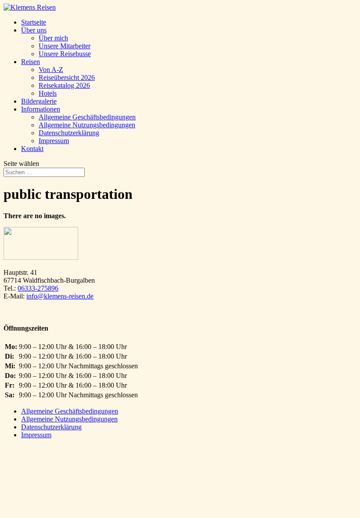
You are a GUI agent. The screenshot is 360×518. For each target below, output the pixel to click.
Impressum (54, 140)
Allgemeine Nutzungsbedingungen (87, 125)
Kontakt (32, 148)
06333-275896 (38, 288)
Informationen (40, 109)
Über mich (53, 38)
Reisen (30, 61)
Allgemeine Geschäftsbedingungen (87, 117)
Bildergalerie (39, 101)
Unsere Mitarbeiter (64, 46)
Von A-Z (51, 69)
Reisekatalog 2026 (64, 85)
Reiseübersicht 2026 (67, 77)
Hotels (48, 93)
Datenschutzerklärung (69, 133)
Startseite (33, 22)
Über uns (34, 30)
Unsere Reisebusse (65, 54)
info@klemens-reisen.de (60, 296)
